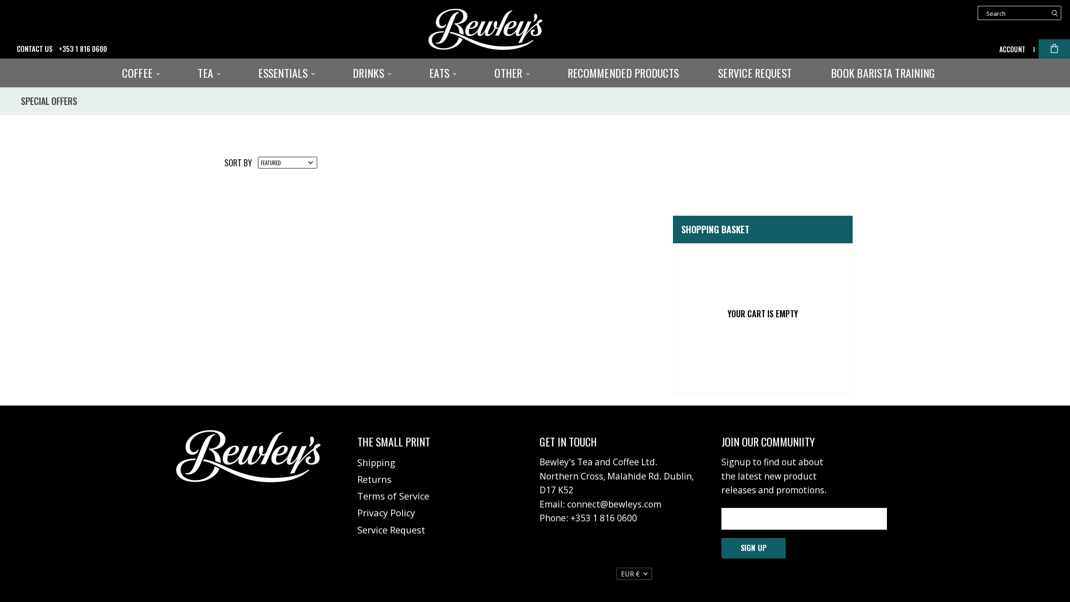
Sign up (754, 547)
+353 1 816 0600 (83, 49)
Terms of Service (393, 496)
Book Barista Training (883, 73)
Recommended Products (623, 73)
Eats (440, 73)
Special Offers (49, 101)
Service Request (755, 73)
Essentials (284, 73)
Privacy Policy (386, 512)
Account (1012, 49)
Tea (207, 73)
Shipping (376, 462)
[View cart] (1054, 49)
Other (509, 73)
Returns (374, 479)
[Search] (1054, 13)
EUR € (630, 574)
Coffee (138, 73)
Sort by (238, 163)
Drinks (370, 73)
